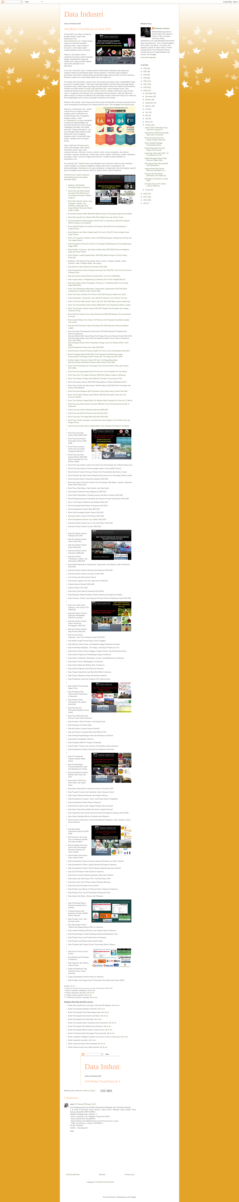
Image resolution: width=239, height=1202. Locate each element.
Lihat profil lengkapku (148, 57)
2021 (145, 84)
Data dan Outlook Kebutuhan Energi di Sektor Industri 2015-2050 (91, 362)
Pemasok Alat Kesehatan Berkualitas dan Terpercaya (155, 175)
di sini (73, 986)
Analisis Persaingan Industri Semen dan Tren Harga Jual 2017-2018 (97, 357)
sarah (72, 1104)
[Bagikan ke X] (106, 1090)
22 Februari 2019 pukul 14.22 (85, 1104)
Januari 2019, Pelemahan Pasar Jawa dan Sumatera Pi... (156, 129)
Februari (148, 125)
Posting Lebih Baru (73, 1174)
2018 (145, 194)
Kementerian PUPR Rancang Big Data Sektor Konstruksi (156, 134)
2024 (145, 75)
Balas (72, 1131)
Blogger (133, 1197)
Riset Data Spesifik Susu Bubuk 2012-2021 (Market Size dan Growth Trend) (95, 217)
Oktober (148, 100)
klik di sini (108, 988)
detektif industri (84, 163)
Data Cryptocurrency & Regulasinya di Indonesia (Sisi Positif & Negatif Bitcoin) (96, 279)
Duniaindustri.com (74, 41)
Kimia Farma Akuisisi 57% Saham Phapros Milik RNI (155, 139)
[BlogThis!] (104, 1090)
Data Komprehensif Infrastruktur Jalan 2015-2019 (86, 347)
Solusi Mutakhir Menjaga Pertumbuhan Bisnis (153, 144)
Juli (146, 109)
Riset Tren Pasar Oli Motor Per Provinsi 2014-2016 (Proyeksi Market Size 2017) (97, 294)
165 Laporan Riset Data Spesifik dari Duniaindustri (156, 164)
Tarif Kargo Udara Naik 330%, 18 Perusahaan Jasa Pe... (156, 154)
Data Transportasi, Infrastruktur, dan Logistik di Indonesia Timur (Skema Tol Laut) (97, 298)
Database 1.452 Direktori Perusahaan (81, 261)
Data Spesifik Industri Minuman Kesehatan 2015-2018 (87, 267)
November (149, 96)
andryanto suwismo (162, 28)
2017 (145, 197)
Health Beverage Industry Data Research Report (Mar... (156, 159)
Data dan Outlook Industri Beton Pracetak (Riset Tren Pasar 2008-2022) (94, 276)
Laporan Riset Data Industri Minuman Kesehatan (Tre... (155, 170)
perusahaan (96, 102)
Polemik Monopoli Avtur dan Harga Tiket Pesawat (155, 149)
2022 (145, 81)
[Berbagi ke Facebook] (108, 1090)
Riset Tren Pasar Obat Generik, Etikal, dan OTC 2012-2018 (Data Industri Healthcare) (99, 301)
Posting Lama (129, 1174)
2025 (145, 71)
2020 (145, 87)
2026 (145, 68)
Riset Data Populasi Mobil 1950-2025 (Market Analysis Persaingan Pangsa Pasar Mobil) (100, 214)
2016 (145, 200)
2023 (145, 78)
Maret (147, 122)
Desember (149, 93)
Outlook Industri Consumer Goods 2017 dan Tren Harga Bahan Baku (93, 360)
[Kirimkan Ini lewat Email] (101, 1090)
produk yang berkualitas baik (96, 89)
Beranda (102, 1174)
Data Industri (83, 14)
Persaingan (68, 82)
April (147, 119)
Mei (146, 115)
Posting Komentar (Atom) (104, 1182)
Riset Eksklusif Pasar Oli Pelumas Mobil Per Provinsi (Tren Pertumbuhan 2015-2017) (99, 351)
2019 (145, 91)
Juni (147, 112)
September (149, 103)
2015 (145, 203)
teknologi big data (127, 105)
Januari (148, 190)
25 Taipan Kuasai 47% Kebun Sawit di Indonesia (155, 185)
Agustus (148, 106)
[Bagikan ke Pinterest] (111, 1090)
